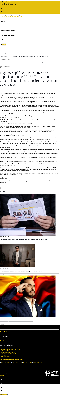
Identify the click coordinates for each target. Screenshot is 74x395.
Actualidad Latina (6, 356)
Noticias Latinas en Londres (8, 352)
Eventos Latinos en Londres (8, 350)
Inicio (3, 348)
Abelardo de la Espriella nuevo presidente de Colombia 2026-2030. (16, 321)
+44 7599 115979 (6, 3)
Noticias (4, 355)
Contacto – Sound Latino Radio (9, 353)
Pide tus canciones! (3, 394)
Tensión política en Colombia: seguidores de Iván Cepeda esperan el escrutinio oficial (21, 271)
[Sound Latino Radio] (12, 16)
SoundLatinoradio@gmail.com (9, 4)
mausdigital (2, 375)
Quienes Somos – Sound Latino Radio (11, 349)
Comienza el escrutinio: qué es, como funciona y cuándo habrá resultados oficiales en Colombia (23, 239)
